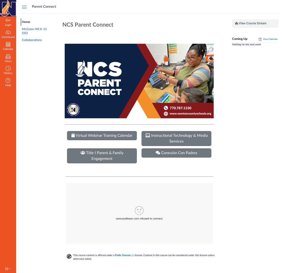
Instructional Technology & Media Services (179, 138)
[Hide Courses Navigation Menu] (24, 7)
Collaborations (32, 40)
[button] (8, 71)
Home (26, 22)
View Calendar (270, 39)
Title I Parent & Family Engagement (104, 156)
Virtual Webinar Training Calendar (103, 136)
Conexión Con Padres (178, 153)
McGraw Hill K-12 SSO (34, 31)
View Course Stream (252, 23)
